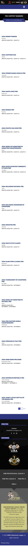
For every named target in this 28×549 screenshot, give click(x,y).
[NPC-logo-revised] (14, 2)
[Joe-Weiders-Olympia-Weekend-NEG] (18, 2)
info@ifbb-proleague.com (14, 430)
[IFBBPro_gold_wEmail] (3, 1)
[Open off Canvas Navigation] (24, 7)
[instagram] (16, 433)
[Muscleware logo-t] (10, 1)
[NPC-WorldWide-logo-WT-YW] (25, 1)
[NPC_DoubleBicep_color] (22, 1)
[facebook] (11, 433)
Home (7, 20)
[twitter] (14, 433)
